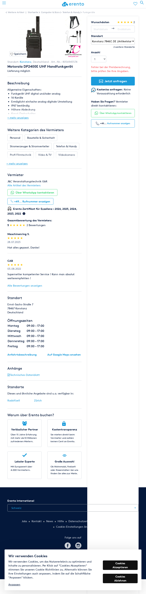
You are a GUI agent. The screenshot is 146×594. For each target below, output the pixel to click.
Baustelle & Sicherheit (41, 137)
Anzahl (95, 52)
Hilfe (61, 521)
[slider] (18, 225)
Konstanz (25, 61)
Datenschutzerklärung (82, 521)
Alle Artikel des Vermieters (23, 185)
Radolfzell (13, 400)
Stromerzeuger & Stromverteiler (29, 146)
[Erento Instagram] (78, 545)
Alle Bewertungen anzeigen (24, 285)
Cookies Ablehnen (120, 578)
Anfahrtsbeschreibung (22, 354)
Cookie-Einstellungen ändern (74, 526)
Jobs (24, 521)
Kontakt (37, 521)
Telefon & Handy (66, 146)
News (49, 521)
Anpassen (14, 584)
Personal (15, 137)
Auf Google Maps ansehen (64, 354)
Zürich (38, 400)
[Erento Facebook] (68, 545)
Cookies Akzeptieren (120, 565)
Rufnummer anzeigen (118, 123)
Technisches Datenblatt (25, 374)
